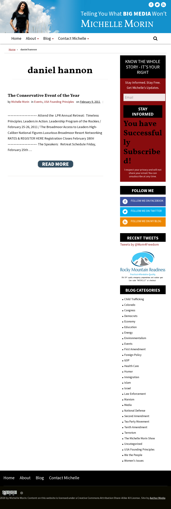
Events (38, 102)
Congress (129, 310)
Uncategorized (133, 444)
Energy (128, 332)
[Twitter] (157, 4)
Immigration (131, 377)
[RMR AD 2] (142, 279)
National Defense (134, 410)
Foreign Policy (132, 355)
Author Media (157, 498)
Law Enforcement (135, 394)
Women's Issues (134, 460)
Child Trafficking (134, 299)
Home (16, 38)
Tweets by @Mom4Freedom (139, 244)
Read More (55, 164)
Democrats (130, 316)
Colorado (129, 305)
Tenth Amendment (135, 427)
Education (130, 327)
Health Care (131, 366)
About (31, 38)
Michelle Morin (20, 102)
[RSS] (164, 4)
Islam (127, 382)
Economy (129, 321)
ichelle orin (117, 24)
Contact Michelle (72, 38)
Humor (128, 371)
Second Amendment (136, 416)
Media (128, 405)
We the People (133, 455)
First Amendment (135, 349)
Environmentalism (135, 338)
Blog (47, 38)
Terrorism (130, 433)
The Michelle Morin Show (139, 438)
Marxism (129, 399)
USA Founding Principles (59, 102)
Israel (127, 388)
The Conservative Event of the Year (43, 96)
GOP (126, 360)
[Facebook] (151, 4)
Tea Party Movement (136, 421)
